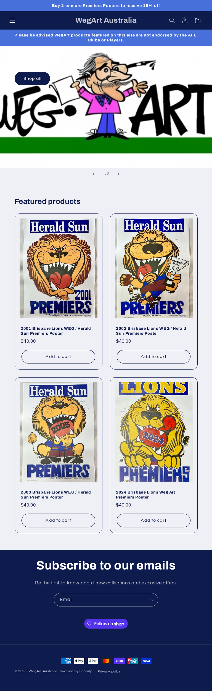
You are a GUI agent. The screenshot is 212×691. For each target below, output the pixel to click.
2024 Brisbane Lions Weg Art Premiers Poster (145, 494)
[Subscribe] (151, 599)
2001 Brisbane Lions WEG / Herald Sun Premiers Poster (56, 331)
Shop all (32, 79)
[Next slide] (118, 174)
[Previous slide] (94, 174)
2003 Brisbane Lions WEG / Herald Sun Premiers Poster (56, 494)
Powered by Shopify (75, 671)
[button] (12, 20)
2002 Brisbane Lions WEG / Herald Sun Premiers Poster (151, 331)
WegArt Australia (43, 671)
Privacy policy (109, 671)
